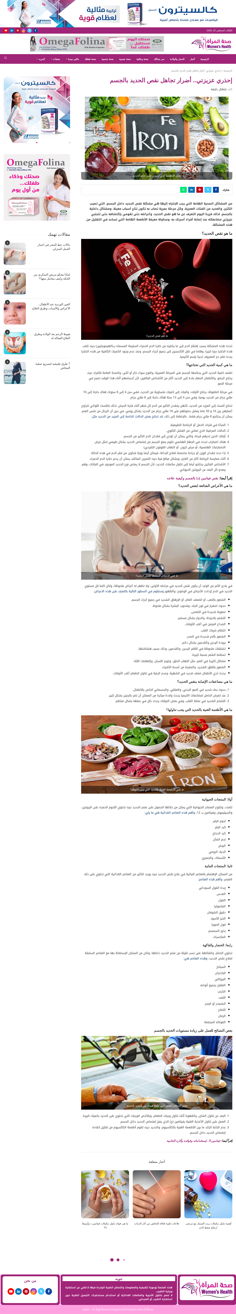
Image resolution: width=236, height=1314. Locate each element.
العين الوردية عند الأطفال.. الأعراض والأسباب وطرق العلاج (51, 306)
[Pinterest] (17, 30)
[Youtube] (6, 30)
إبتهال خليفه (218, 89)
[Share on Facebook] (216, 190)
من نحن (30, 1281)
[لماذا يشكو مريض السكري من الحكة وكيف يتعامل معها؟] (15, 284)
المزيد (42, 59)
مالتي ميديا (73, 59)
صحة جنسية (108, 59)
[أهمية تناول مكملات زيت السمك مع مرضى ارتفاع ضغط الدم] (208, 1194)
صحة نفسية (125, 59)
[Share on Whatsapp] (183, 190)
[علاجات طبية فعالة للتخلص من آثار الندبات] (157, 1194)
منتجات (56, 59)
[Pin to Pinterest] (199, 190)
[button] (86, 1202)
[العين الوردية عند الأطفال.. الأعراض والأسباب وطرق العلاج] (15, 313)
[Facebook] (35, 30)
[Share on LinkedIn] (191, 190)
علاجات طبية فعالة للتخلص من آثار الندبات (156, 1223)
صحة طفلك (90, 59)
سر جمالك (159, 59)
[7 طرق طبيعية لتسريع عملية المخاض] (15, 373)
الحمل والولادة (177, 59)
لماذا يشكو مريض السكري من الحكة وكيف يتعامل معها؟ (52, 276)
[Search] (5, 59)
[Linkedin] (12, 30)
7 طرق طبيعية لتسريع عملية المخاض (52, 365)
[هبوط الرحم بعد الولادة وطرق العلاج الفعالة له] (15, 343)
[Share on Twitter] (207, 190)
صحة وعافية (142, 59)
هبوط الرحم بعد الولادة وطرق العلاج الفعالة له (52, 336)
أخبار (192, 59)
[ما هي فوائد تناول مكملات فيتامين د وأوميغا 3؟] (105, 1194)
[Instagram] (23, 30)
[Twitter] (29, 30)
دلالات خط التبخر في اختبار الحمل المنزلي (53, 246)
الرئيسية (204, 59)
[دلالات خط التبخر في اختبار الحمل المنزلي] (15, 254)
